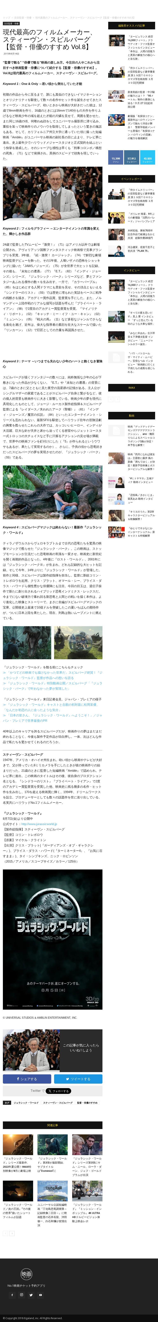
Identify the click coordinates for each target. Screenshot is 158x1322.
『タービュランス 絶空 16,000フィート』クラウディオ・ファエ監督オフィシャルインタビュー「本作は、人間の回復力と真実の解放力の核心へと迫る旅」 (141, 47)
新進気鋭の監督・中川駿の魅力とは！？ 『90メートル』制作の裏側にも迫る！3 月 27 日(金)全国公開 (141, 99)
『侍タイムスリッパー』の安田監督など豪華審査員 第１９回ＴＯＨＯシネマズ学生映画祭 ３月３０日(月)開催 (141, 75)
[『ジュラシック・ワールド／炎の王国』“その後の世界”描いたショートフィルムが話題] (18, 1191)
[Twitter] (31, 1295)
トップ (6, 17)
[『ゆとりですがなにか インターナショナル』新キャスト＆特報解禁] (116, 532)
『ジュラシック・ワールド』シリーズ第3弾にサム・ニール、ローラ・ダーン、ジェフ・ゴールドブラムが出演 (87, 1167)
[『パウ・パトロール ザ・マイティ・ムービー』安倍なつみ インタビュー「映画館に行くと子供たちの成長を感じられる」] (116, 357)
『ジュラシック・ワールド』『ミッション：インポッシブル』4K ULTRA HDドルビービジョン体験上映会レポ (87, 1213)
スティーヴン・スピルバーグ (58, 1102)
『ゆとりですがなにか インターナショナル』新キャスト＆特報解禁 (141, 532)
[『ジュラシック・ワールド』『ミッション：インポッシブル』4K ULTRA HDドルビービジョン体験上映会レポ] (87, 1191)
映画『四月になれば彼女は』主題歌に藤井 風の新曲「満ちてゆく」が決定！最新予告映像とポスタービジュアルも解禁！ (141, 462)
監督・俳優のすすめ (87, 1102)
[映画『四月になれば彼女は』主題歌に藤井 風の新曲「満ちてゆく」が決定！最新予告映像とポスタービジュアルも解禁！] (116, 458)
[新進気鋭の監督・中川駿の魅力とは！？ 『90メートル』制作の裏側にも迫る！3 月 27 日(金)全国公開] (116, 96)
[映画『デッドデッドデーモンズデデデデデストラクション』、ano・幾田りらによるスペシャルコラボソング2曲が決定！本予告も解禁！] (116, 430)
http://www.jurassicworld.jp (39, 824)
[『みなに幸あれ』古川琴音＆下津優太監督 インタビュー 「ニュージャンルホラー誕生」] (116, 337)
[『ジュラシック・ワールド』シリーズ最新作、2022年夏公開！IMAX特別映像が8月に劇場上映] (18, 1144)
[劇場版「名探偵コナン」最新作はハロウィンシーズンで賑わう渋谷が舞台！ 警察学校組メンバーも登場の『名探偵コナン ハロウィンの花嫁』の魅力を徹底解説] (116, 120)
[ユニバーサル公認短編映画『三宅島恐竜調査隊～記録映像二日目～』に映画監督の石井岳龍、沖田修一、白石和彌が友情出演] (52, 1191)
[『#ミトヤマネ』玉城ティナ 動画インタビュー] (116, 482)
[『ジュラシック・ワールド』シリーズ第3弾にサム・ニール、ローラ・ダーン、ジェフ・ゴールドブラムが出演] (87, 1144)
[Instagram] (21, 1295)
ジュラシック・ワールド (26, 1102)
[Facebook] (12, 1295)
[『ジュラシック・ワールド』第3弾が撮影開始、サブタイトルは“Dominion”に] (52, 1144)
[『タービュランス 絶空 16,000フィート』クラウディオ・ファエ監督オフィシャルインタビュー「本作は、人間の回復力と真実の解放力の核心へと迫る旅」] (116, 40)
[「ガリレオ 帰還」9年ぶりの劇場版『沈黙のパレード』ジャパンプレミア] (116, 218)
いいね (116, 151)
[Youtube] (40, 1295)
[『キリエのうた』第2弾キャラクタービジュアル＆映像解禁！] (116, 515)
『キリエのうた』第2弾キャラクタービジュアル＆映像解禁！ (141, 515)
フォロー (131, 151)
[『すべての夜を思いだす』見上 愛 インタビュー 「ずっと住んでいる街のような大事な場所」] (116, 316)
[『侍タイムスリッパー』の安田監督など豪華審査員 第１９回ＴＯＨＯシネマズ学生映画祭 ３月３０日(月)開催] (116, 72)
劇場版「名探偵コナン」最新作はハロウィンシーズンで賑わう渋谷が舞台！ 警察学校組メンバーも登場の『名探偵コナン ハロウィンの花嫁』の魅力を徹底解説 (141, 127)
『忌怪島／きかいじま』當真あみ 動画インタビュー (141, 499)
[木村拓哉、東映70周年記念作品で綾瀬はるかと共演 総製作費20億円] (116, 234)
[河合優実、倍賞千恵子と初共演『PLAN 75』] (116, 251)
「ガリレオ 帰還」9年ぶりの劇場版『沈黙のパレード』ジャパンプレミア (141, 217)
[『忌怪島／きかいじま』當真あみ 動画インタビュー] (116, 499)
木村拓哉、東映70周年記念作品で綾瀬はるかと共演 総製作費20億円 (141, 234)
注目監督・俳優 (22, 17)
